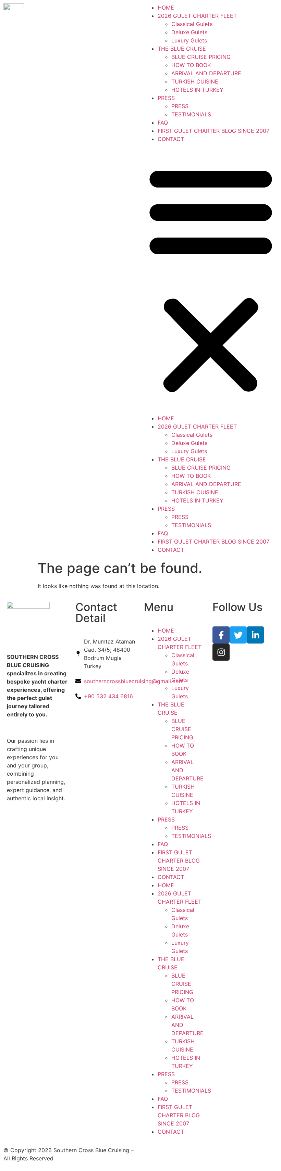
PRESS (166, 97)
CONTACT (171, 139)
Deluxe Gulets (189, 32)
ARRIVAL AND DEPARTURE (206, 73)
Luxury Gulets (189, 40)
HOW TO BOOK (191, 65)
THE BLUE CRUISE (182, 48)
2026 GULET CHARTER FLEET (197, 15)
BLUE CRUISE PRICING (201, 56)
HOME (166, 7)
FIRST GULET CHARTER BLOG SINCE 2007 (213, 130)
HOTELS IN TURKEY (197, 89)
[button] (211, 278)
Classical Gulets (191, 24)
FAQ (163, 122)
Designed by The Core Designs (184, 1150)
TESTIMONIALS (191, 114)
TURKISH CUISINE (194, 81)
